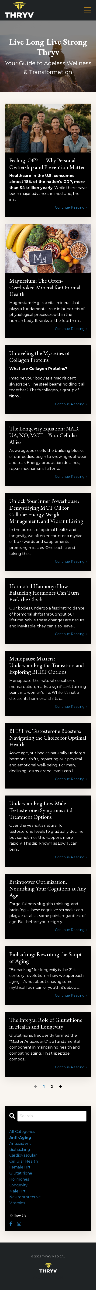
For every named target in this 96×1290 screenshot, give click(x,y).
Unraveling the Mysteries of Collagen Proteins (39, 356)
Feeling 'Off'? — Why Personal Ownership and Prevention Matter (47, 164)
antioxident (20, 1143)
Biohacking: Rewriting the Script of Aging (45, 958)
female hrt (20, 1167)
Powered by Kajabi (48, 1278)
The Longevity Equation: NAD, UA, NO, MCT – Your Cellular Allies (44, 435)
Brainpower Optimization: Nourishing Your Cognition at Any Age (47, 889)
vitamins (17, 1203)
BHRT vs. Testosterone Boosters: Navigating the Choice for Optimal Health (47, 738)
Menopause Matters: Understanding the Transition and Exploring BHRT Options (46, 665)
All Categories (22, 1131)
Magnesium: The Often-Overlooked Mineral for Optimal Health (44, 288)
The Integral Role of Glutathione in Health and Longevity (45, 1023)
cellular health (23, 1161)
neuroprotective (25, 1197)
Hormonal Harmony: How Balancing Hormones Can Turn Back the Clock (44, 593)
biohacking (19, 1149)
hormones (19, 1179)
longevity (18, 1185)
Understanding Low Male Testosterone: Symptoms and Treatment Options (40, 810)
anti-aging (20, 1137)
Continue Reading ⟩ (71, 207)
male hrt (17, 1191)
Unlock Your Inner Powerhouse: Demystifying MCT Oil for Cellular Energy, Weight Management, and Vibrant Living (46, 511)
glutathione (20, 1173)
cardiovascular (23, 1155)
